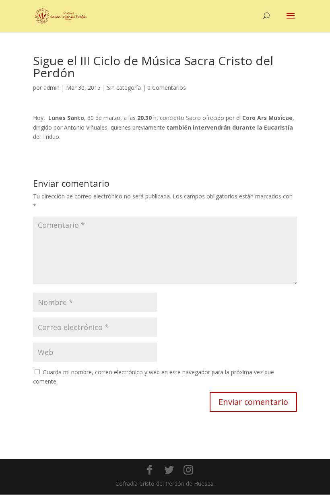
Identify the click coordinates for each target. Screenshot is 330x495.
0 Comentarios (166, 87)
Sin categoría (124, 87)
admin (51, 87)
